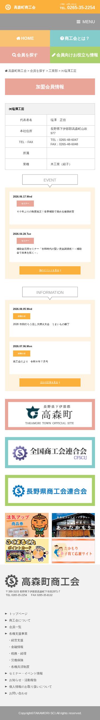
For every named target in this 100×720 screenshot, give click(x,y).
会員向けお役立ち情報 (77, 54)
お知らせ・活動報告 (23, 680)
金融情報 (17, 646)
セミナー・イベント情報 (26, 673)
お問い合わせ (18, 693)
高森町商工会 (25, 7)
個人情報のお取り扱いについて (30, 686)
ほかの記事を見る (49, 382)
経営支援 (17, 640)
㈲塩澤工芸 (16, 108)
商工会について (20, 620)
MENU (88, 21)
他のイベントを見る (49, 270)
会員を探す (27, 54)
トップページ (18, 613)
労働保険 (17, 660)
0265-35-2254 (81, 7)
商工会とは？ (77, 38)
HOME (27, 38)
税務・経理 (18, 653)
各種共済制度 (20, 666)
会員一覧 (15, 627)
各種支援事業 (18, 633)
